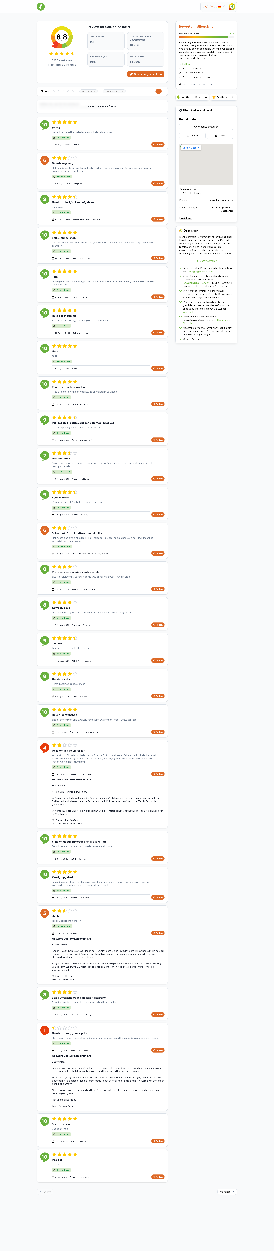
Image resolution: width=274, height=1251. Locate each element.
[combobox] (88, 91)
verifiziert (188, 312)
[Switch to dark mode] (212, 6)
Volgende (225, 1191)
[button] (206, 338)
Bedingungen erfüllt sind (200, 271)
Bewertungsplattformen (196, 283)
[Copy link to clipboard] (205, 6)
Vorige (47, 1191)
